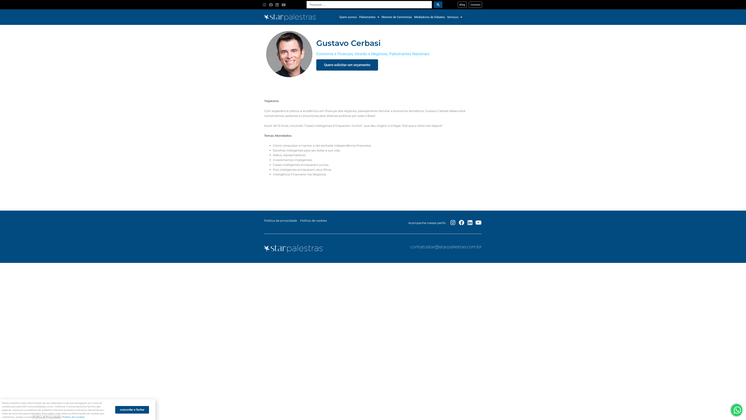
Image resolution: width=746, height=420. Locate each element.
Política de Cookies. (73, 417)
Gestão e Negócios (371, 54)
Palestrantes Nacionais (409, 54)
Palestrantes (367, 17)
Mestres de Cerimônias (397, 17)
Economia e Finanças (334, 54)
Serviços (452, 17)
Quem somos (348, 17)
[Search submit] (438, 4)
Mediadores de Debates (429, 17)
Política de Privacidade (46, 417)
